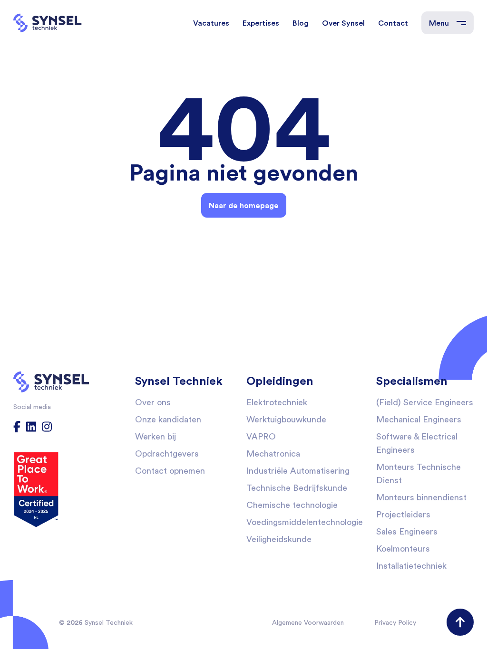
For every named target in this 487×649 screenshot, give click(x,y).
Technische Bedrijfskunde (296, 488)
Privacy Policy (395, 622)
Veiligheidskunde (279, 539)
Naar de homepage (244, 205)
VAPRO (261, 436)
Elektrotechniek (276, 402)
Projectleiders (403, 514)
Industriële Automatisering (298, 471)
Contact (393, 23)
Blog (300, 23)
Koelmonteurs (403, 549)
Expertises (261, 23)
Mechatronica (273, 453)
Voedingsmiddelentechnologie (304, 522)
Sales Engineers (407, 531)
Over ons (153, 402)
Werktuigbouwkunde (286, 419)
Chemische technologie (292, 505)
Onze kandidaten (168, 419)
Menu (439, 23)
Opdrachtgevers (167, 453)
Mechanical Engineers (418, 419)
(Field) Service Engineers (424, 402)
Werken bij (155, 436)
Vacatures (211, 23)
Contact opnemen (170, 471)
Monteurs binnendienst (421, 497)
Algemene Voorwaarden (308, 622)
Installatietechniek (411, 566)
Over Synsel (343, 23)
